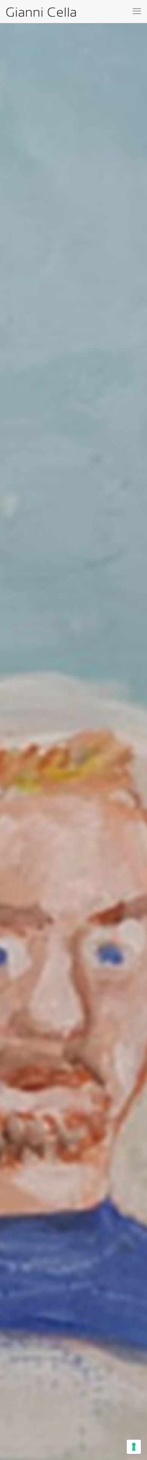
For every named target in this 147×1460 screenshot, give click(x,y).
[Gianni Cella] (41, 11)
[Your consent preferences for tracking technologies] (134, 1447)
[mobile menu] (136, 11)
